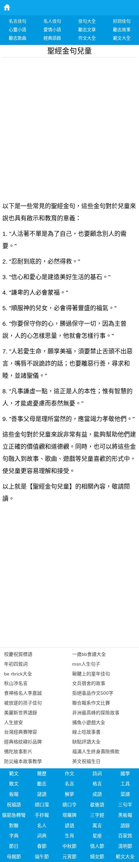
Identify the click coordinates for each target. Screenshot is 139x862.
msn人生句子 (86, 664)
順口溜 (42, 804)
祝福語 (14, 804)
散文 (14, 783)
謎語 (42, 794)
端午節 (42, 856)
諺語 (69, 825)
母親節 (14, 856)
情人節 (97, 846)
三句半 (125, 804)
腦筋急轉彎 (14, 815)
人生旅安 (13, 722)
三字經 (97, 815)
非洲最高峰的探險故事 (95, 712)
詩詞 (97, 773)
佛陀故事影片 (18, 751)
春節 (42, 846)
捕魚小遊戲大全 (88, 722)
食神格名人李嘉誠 (23, 693)
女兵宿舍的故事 (88, 683)
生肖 (69, 835)
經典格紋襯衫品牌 (23, 741)
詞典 (42, 835)
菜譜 (125, 794)
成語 (97, 794)
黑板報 (125, 815)
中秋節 (69, 846)
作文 (69, 773)
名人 (42, 825)
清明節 (125, 846)
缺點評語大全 (86, 741)
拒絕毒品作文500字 (92, 693)
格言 (97, 783)
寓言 (97, 825)
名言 (69, 783)
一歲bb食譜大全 (89, 654)
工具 (125, 783)
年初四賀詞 (16, 664)
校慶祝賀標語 (18, 654)
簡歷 (42, 773)
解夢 (69, 794)
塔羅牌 (69, 815)
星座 (97, 835)
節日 (14, 846)
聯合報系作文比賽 (91, 703)
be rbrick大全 (18, 673)
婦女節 (97, 856)
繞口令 (69, 804)
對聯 (14, 825)
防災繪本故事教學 (23, 761)
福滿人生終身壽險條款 (95, 751)
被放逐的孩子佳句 (23, 703)
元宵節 (69, 856)
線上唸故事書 (86, 732)
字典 (14, 835)
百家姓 (125, 835)
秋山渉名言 (16, 683)
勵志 (42, 783)
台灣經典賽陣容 (20, 732)
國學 (125, 773)
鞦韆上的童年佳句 (91, 673)
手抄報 (42, 815)
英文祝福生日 (86, 761)
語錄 (125, 825)
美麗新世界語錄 (20, 712)
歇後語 (97, 804)
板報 (14, 794)
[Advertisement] (69, 127)
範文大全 (125, 856)
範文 (14, 773)
